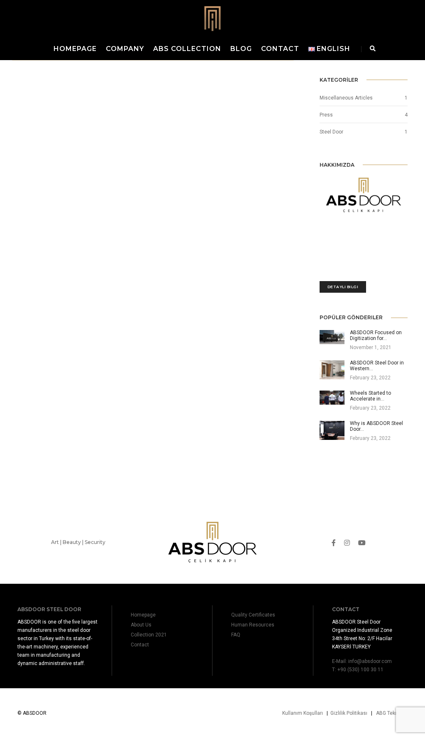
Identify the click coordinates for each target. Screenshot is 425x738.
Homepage (75, 49)
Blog (241, 49)
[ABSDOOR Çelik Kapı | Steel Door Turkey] (212, 18)
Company (125, 49)
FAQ (235, 635)
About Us (141, 625)
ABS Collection (187, 49)
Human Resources (252, 625)
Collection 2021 (149, 635)
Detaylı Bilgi (343, 286)
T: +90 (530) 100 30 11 (357, 669)
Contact (280, 49)
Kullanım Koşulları (302, 713)
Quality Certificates (253, 615)
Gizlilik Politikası (348, 713)
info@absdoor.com (370, 661)
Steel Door (331, 132)
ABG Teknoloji (392, 713)
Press (326, 115)
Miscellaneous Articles (346, 98)
